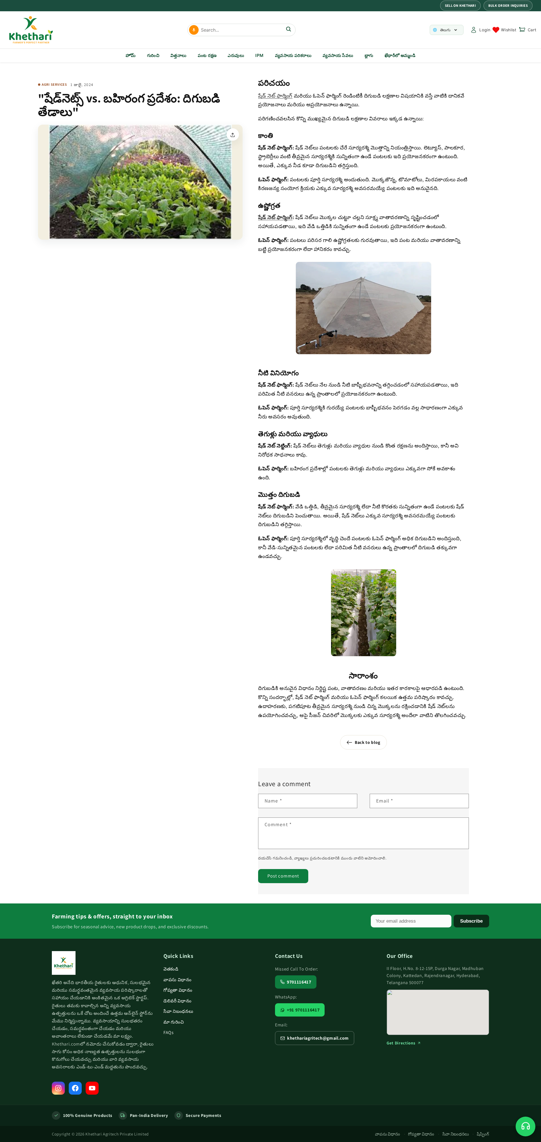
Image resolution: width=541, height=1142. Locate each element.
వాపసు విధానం (177, 980)
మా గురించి (173, 1022)
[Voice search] (194, 30)
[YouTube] (92, 1088)
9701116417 (299, 982)
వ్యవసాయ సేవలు (338, 55)
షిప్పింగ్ (483, 1134)
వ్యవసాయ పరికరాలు (293, 55)
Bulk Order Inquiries (508, 5)
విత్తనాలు (178, 55)
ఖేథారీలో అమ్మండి (400, 55)
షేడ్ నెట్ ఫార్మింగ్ (275, 95)
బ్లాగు (369, 55)
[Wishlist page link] (504, 30)
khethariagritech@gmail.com (318, 1038)
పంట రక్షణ (207, 55)
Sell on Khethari (460, 5)
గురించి (153, 55)
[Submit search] (288, 29)
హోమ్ (131, 55)
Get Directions (401, 1043)
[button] (527, 30)
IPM (259, 55)
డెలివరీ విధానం (177, 1001)
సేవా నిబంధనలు (178, 1011)
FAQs (168, 1032)
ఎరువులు (236, 55)
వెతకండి (171, 969)
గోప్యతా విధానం (177, 990)
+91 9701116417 (303, 1010)
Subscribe (471, 920)
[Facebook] (75, 1088)
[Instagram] (58, 1088)
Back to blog (367, 742)
